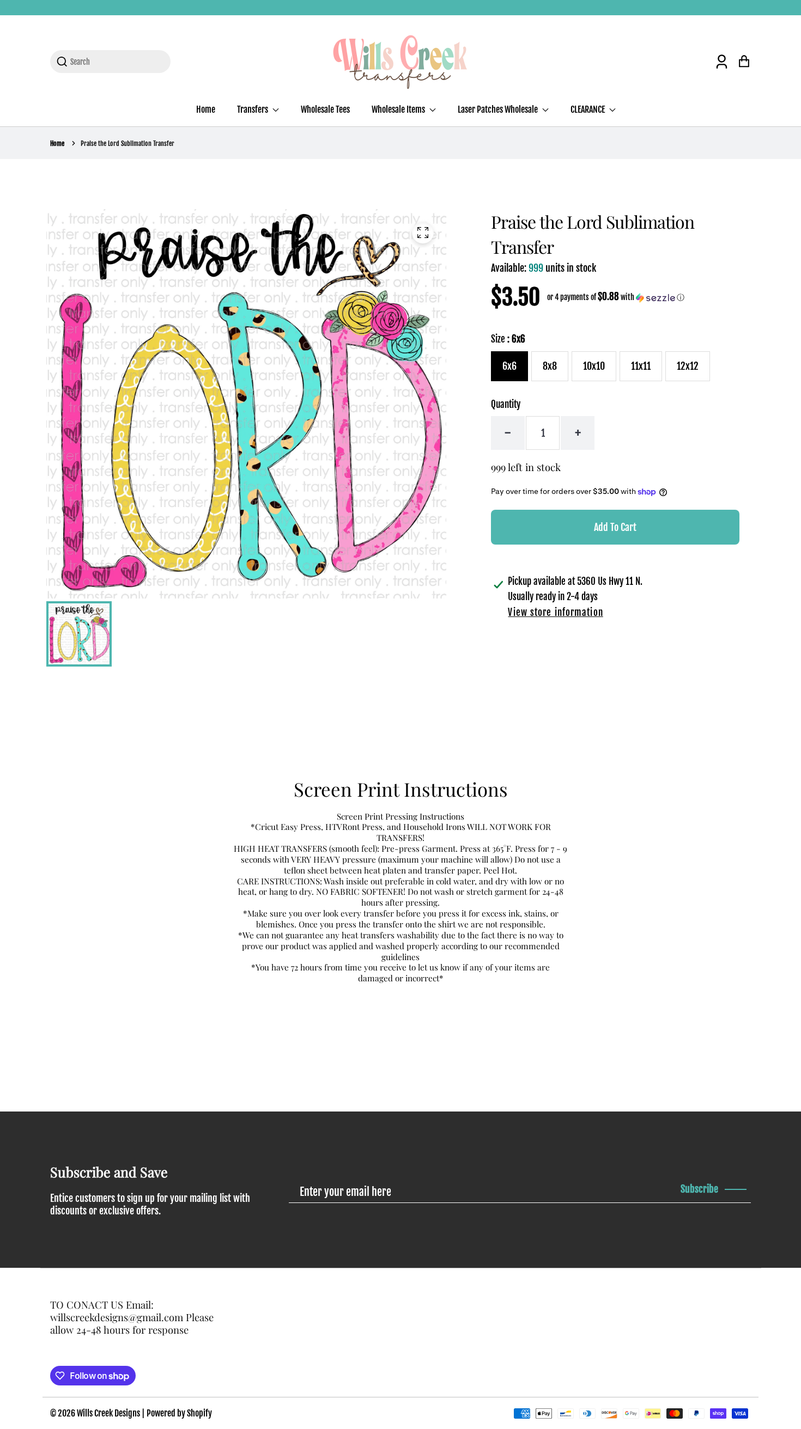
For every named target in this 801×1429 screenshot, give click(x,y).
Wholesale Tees (325, 109)
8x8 (550, 365)
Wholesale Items (399, 109)
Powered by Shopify (179, 1413)
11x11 (641, 365)
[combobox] (117, 62)
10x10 (594, 365)
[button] (615, 297)
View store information (555, 612)
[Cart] (744, 61)
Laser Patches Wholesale (498, 109)
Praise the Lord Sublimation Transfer (127, 143)
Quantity (505, 404)
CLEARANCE (588, 109)
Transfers (253, 109)
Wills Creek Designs (108, 1413)
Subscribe (699, 1188)
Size (508, 339)
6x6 (509, 365)
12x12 (688, 365)
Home (205, 109)
